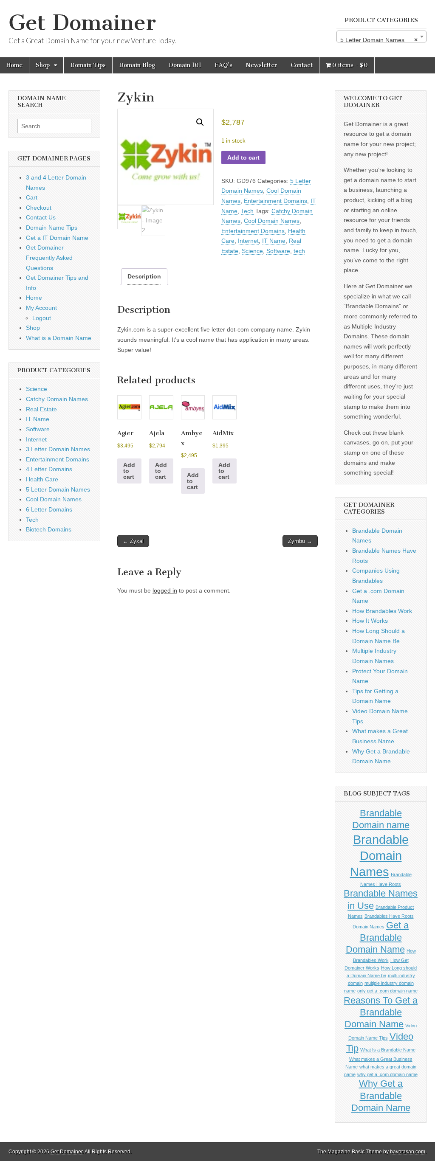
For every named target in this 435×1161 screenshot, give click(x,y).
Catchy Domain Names (57, 399)
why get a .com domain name (387, 1074)
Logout (41, 318)
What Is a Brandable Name (387, 1049)
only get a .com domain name (387, 990)
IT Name (273, 240)
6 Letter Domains (49, 509)
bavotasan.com (407, 1152)
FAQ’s (223, 65)
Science (252, 250)
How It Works (370, 620)
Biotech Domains (48, 529)
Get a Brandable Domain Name (377, 937)
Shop (43, 65)
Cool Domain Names (271, 220)
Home (14, 65)
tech (299, 250)
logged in (165, 590)
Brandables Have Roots (389, 916)
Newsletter (261, 65)
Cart (31, 197)
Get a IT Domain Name (57, 237)
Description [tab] (144, 276)
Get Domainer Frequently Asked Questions (49, 257)
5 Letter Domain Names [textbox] (379, 40)
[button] (200, 122)
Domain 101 (185, 65)
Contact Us (41, 217)
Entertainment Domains (275, 200)
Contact (302, 65)
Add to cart (243, 157)
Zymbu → (300, 541)
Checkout (38, 207)
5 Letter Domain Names (58, 489)
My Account (41, 307)
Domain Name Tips (51, 227)
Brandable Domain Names (379, 855)
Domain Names (368, 926)
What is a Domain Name (58, 338)
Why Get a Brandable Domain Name (380, 1095)
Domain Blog (137, 65)
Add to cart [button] (129, 470)
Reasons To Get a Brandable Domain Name (381, 1012)
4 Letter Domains (49, 469)
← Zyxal (133, 541)
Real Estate (41, 409)
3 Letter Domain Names (58, 449)
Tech (247, 211)
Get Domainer (82, 23)
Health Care (42, 479)
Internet (248, 240)
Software (278, 250)
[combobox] (381, 36)
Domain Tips (88, 65)
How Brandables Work (382, 610)
